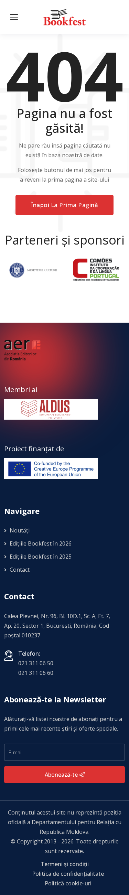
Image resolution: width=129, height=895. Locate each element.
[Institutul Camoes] (95, 269)
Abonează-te (62, 774)
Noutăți (19, 530)
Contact (19, 569)
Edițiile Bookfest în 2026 (40, 543)
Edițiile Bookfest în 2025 (40, 556)
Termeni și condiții (65, 864)
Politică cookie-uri (68, 883)
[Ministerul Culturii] (32, 269)
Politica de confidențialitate (68, 873)
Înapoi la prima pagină (64, 205)
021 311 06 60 (35, 673)
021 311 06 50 (35, 663)
